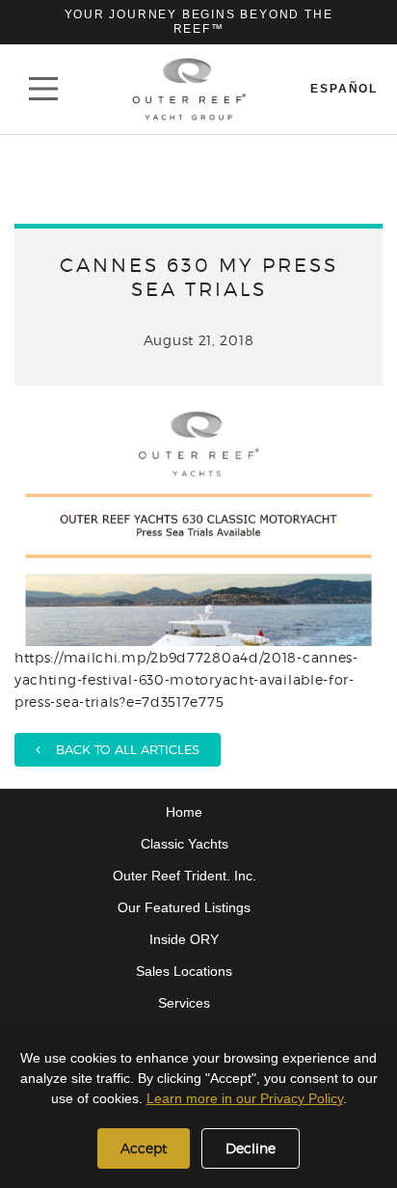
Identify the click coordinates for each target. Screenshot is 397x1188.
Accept (143, 1148)
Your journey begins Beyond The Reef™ (199, 22)
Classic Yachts (184, 843)
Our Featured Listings (184, 907)
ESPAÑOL (344, 88)
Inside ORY (184, 939)
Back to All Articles (119, 749)
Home (184, 812)
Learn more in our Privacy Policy (244, 1098)
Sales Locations (184, 971)
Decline (250, 1148)
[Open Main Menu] (43, 89)
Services (184, 1003)
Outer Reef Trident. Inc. (184, 875)
